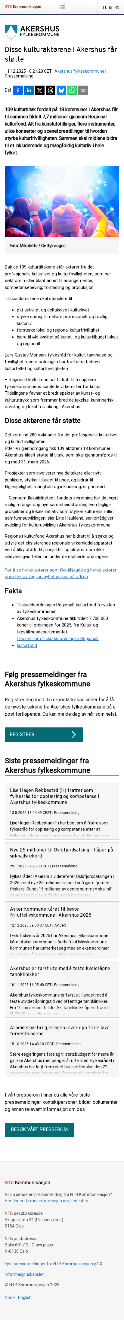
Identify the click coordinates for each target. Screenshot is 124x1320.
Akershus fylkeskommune (79, 71)
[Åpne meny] (63, 7)
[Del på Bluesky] (61, 91)
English (25, 1297)
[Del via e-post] (83, 91)
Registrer (22, 734)
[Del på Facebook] (18, 91)
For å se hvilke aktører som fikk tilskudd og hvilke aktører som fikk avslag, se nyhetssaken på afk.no (60, 573)
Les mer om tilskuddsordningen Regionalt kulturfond (58, 642)
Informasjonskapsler (24, 1274)
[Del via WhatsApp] (72, 91)
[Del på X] (40, 91)
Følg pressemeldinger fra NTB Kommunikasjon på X (53, 1263)
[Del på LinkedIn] (29, 91)
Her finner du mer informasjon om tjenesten (46, 1200)
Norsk (10, 1297)
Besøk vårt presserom (39, 1129)
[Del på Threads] (50, 91)
